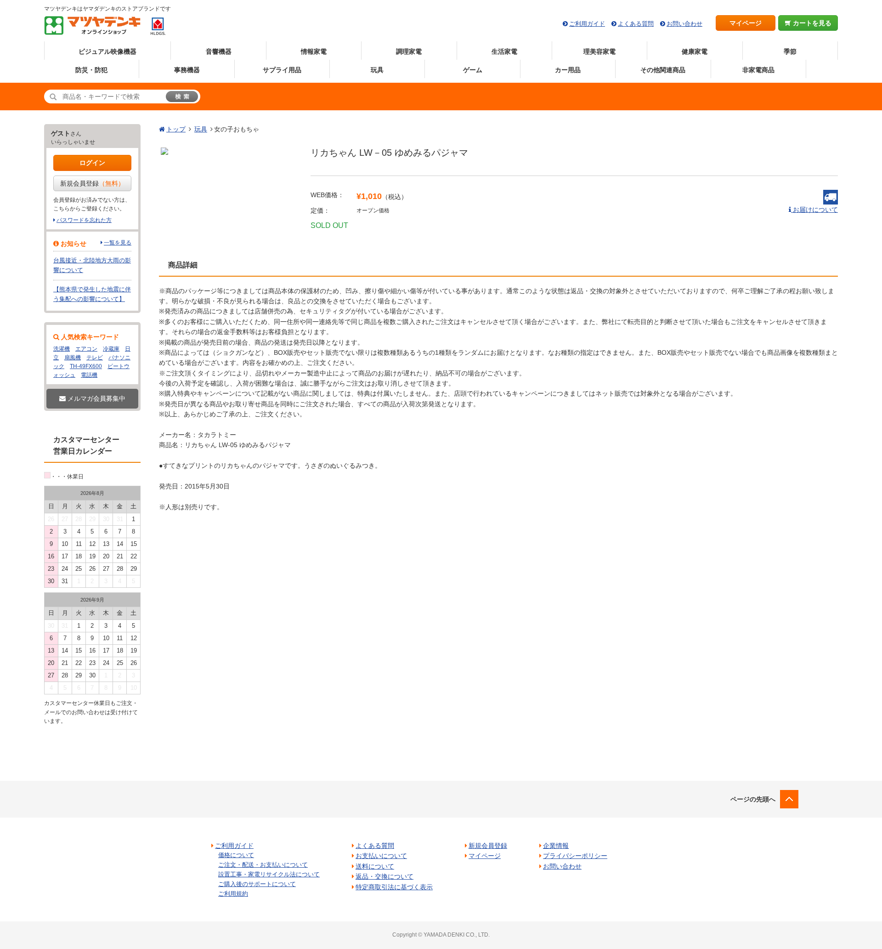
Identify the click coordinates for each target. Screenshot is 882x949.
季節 (790, 51)
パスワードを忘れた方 (84, 220)
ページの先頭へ (752, 799)
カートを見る (811, 23)
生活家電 (504, 51)
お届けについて (814, 209)
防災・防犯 (91, 70)
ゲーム (472, 70)
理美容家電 (599, 51)
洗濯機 (61, 349)
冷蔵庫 (111, 349)
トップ (176, 129)
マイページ (745, 23)
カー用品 (568, 70)
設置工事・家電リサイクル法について (269, 874)
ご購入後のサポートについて (257, 884)
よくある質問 (636, 23)
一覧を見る (117, 242)
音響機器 (219, 51)
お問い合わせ (684, 23)
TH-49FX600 (86, 366)
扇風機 (72, 357)
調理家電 (409, 51)
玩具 (377, 70)
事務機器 (187, 70)
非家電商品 (758, 70)
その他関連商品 (662, 70)
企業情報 (556, 845)
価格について (236, 855)
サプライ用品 (282, 70)
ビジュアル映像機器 (107, 51)
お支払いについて (381, 855)
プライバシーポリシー (575, 855)
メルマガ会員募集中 (95, 398)
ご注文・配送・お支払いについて (263, 864)
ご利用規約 (233, 893)
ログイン (92, 162)
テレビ (94, 357)
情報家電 (314, 51)
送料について (375, 866)
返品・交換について (384, 876)
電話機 (89, 375)
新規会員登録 (92, 183)
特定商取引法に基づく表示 (394, 887)
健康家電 (694, 51)
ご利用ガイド (587, 23)
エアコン (86, 349)
